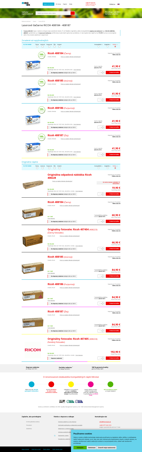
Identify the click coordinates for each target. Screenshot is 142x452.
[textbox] (53, 13)
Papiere (65, 4)
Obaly (70, 4)
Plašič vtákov (46, 449)
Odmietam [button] (91, 447)
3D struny (58, 4)
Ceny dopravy (77, 69)
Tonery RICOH (41, 21)
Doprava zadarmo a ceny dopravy (67, 422)
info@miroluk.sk (105, 422)
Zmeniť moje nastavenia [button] (106, 447)
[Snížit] (103, 73)
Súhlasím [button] (80, 447)
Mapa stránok (25, 449)
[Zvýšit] (103, 71)
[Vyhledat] (73, 13)
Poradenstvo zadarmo (64, 439)
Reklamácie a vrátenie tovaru (66, 428)
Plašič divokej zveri (57, 449)
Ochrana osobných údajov (65, 432)
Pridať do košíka (114, 72)
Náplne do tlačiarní (48, 4)
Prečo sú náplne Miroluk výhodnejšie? (71, 56)
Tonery (34, 21)
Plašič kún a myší (36, 449)
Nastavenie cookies (63, 435)
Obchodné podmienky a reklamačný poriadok (70, 425)
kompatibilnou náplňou (101, 215)
